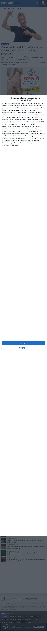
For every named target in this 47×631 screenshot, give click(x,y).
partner (17, 103)
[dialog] (23, 315)
